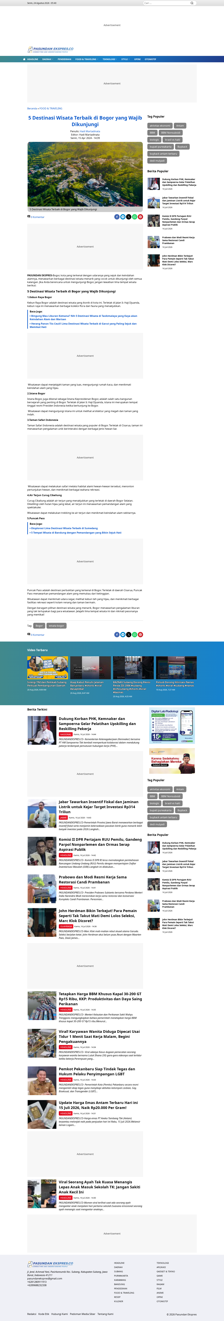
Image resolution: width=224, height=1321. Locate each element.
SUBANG (118, 1271)
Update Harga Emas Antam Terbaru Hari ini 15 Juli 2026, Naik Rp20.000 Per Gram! (98, 1105)
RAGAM (160, 1284)
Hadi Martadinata (90, 131)
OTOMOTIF (150, 59)
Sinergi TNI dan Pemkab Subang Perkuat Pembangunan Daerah (46, 684)
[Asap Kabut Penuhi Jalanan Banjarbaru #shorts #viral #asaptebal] (90, 667)
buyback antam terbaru (163, 153)
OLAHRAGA (66, 926)
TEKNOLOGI (109, 59)
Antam (180, 125)
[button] (47, 59)
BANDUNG (119, 1284)
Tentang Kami (105, 1314)
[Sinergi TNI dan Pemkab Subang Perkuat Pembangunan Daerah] (47, 667)
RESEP (117, 1297)
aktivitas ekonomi (160, 125)
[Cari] (192, 3)
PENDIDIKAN (64, 59)
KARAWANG (120, 1280)
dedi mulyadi (157, 160)
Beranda (32, 108)
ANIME (160, 1292)
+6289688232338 (36, 1285)
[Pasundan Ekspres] (50, 50)
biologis (154, 139)
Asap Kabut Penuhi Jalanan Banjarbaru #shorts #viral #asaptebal (87, 686)
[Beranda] (24, 59)
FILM (159, 1288)
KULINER (118, 1301)
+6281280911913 (36, 1282)
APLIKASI (161, 1267)
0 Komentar (37, 217)
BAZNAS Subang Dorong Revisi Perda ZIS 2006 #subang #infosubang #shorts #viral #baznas (131, 687)
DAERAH (46, 59)
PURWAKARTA (121, 1275)
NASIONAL (65, 734)
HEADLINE (32, 59)
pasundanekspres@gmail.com (44, 1278)
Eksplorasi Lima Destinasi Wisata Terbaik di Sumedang (64, 528)
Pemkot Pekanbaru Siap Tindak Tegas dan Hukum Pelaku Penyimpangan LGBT (97, 1071)
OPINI (137, 59)
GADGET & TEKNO (166, 1271)
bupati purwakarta (160, 146)
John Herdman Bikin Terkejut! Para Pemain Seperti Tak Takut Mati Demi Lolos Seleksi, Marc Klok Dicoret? (178, 260)
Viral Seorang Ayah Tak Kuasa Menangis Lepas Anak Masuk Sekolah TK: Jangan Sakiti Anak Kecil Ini (99, 1186)
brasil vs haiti (172, 139)
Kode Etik (43, 1314)
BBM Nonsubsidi (170, 132)
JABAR (63, 817)
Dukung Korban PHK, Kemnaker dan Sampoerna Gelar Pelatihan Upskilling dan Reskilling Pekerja (179, 182)
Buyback (182, 146)
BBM (152, 132)
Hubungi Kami (59, 1314)
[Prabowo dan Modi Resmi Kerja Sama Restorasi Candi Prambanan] (154, 242)
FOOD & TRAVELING (85, 59)
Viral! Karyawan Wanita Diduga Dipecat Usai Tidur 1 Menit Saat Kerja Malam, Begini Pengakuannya (99, 1036)
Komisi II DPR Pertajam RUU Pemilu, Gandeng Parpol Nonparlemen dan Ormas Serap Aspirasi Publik (178, 220)
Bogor (39, 625)
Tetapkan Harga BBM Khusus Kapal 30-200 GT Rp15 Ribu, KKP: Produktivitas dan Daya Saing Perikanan (100, 998)
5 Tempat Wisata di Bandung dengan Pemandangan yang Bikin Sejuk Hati (76, 532)
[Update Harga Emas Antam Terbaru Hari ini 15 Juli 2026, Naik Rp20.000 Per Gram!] (42, 1114)
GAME (160, 1275)
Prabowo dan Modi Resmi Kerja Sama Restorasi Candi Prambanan (178, 240)
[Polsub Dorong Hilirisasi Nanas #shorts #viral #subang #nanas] (176, 667)
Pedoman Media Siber (82, 1314)
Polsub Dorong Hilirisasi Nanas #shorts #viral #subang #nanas (175, 684)
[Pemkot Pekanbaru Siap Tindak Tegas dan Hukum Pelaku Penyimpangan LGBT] (42, 1080)
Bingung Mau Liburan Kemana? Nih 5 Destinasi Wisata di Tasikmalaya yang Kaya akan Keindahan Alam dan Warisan (83, 317)
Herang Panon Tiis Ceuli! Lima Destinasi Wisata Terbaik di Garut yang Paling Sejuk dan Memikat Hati (83, 325)
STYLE (124, 59)
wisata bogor (56, 625)
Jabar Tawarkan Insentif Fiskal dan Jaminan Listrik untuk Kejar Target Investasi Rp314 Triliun (178, 200)
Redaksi (31, 1314)
